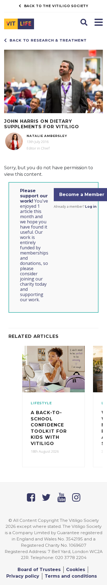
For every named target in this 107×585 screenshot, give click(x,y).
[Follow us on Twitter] (46, 497)
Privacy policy (22, 576)
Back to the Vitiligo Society (56, 6)
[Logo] (26, 25)
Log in (91, 206)
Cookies (75, 569)
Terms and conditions (71, 576)
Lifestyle (41, 403)
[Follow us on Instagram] (76, 497)
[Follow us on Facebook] (31, 497)
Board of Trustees (39, 569)
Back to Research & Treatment (48, 40)
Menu (98, 21)
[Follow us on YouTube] (61, 497)
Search (84, 21)
